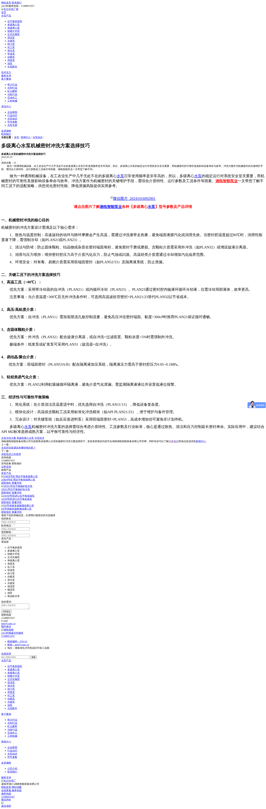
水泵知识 (37, 137)
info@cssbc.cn (22, 644)
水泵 (120, 176)
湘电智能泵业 (227, 181)
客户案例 (6, 79)
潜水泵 (11, 685)
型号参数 (12, 757)
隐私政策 (6, 787)
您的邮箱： (7, 532)
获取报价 (6, 483)
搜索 (34, 657)
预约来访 (6, 626)
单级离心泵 (13, 672)
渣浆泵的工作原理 (11, 454)
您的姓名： (7, 518)
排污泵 (11, 689)
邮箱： (11, 644)
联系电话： (8, 525)
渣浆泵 (11, 692)
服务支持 (6, 75)
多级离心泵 (13, 669)
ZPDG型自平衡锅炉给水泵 (15, 489)
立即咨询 (6, 466)
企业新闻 (12, 747)
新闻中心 (26, 137)
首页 (3, 12)
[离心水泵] (133, 199)
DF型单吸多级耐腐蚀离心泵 (16, 509)
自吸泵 (11, 698)
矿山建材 (12, 726)
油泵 (9, 705)
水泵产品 (6, 15)
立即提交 (6, 611)
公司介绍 (12, 768)
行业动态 (12, 750)
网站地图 (17, 787)
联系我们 (6, 134)
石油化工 (12, 732)
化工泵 (11, 695)
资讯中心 (6, 106)
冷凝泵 (11, 702)
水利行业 (12, 723)
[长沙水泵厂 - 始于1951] (8, 780)
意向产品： (7, 538)
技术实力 (6, 72)
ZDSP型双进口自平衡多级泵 (16, 499)
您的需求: (6, 602)
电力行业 (12, 719)
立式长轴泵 (13, 679)
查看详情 (17, 483)
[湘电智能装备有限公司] (7, 629)
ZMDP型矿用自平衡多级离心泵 (18, 479)
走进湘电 (6, 131)
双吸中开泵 (13, 676)
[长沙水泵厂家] (9, 9)
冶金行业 (12, 729)
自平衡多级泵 (14, 666)
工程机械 (12, 736)
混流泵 (11, 682)
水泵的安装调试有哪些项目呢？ (18, 447)
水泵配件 (12, 708)
